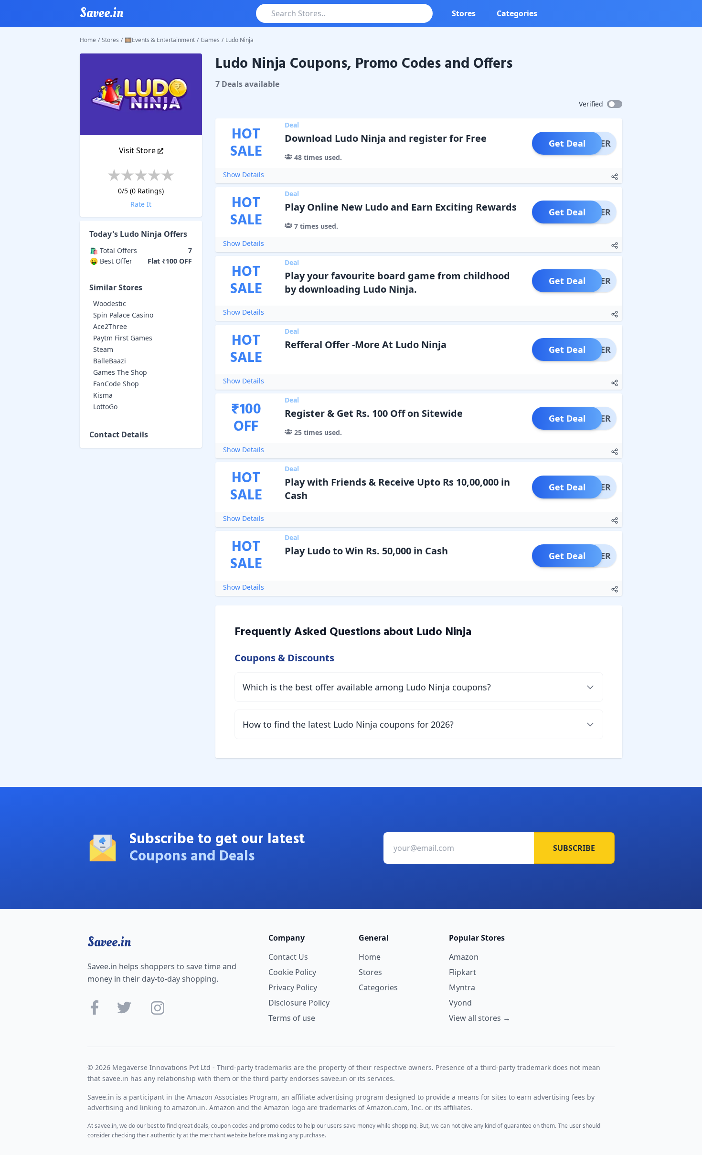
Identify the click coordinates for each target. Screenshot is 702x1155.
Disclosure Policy (299, 1002)
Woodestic (109, 303)
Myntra (462, 987)
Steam (103, 349)
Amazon (464, 957)
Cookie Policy (292, 972)
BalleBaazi (109, 360)
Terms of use (291, 1018)
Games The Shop (120, 372)
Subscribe (574, 848)
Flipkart (462, 972)
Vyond (460, 1002)
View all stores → (480, 1018)
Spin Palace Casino (123, 314)
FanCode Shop (116, 383)
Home (88, 40)
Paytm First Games (122, 337)
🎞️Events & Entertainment (160, 40)
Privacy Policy (292, 987)
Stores (464, 13)
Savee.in (109, 942)
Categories (517, 13)
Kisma (103, 395)
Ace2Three (110, 326)
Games (210, 40)
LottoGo (105, 406)
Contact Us (288, 957)
